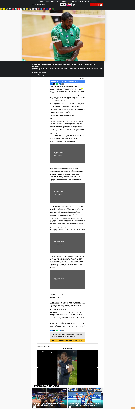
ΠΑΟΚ (82, 88)
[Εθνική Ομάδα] (47, 9)
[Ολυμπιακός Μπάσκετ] (50, 9)
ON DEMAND (81, 1)
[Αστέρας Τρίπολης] (7, 9)
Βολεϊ (33, 62)
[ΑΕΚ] (1, 9)
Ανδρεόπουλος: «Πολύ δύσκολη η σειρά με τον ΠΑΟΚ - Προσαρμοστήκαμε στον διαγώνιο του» (43, 75)
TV (69, 1)
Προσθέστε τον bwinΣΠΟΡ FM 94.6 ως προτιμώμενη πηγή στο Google (65, 81)
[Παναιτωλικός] (27, 9)
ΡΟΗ (57, 1)
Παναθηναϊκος (46, 346)
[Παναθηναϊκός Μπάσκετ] (53, 9)
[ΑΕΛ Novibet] (38, 9)
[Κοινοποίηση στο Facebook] (51, 84)
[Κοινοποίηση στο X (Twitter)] (54, 84)
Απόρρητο (133, 408)
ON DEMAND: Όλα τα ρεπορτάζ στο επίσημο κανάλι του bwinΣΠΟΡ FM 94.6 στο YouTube (66, 340)
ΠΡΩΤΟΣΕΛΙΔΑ (63, 1)
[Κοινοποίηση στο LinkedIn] (60, 84)
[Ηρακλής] (41, 9)
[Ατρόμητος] (10, 9)
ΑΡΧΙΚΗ (41, 1)
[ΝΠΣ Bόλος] (13, 9)
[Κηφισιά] (35, 9)
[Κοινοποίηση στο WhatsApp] (57, 84)
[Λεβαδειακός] (16, 9)
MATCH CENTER (87, 1)
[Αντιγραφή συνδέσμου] (62, 84)
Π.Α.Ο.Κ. (39, 346)
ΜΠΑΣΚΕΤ (52, 1)
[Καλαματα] (33, 9)
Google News (72, 334)
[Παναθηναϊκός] (24, 9)
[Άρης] (4, 9)
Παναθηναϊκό (70, 86)
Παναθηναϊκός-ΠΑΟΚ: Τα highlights (39, 72)
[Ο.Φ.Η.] (21, 9)
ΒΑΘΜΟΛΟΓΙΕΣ (75, 1)
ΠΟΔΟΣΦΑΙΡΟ (47, 1)
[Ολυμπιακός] (18, 9)
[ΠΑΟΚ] (30, 9)
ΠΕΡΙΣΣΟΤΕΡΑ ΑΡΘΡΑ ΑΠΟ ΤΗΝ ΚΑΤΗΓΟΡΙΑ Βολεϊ (46, 386)
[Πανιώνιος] (44, 9)
